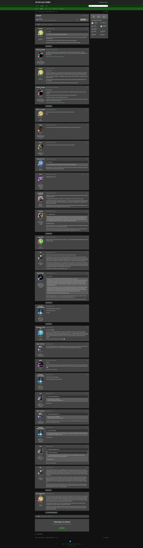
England (40, 154)
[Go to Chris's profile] (37, 19)
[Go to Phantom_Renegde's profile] (40, 54)
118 (41, 246)
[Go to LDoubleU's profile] (40, 215)
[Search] (107, 6)
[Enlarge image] (54, 203)
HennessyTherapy (41, 135)
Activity (46, 5)
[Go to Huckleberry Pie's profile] (40, 162)
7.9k (41, 262)
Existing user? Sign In (103, 2)
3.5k (41, 168)
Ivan (40, 393)
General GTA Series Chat (52, 20)
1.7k (41, 134)
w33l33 (41, 223)
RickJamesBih (41, 136)
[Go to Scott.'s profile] (40, 146)
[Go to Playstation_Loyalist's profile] (40, 332)
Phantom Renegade (41, 62)
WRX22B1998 (40, 273)
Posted (50, 28)
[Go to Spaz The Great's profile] (40, 347)
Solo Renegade (41, 61)
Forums (41, 8)
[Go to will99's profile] (40, 364)
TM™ (40, 252)
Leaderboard (61, 8)
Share (77, 19)
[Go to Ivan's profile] (40, 397)
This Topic (102, 5)
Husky (40, 125)
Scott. (40, 142)
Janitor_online (41, 405)
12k (41, 184)
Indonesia (40, 206)
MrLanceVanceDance (40, 494)
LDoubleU (40, 211)
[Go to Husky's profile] (40, 128)
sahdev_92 (41, 263)
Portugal (40, 406)
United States (40, 355)
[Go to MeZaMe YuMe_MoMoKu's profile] (40, 311)
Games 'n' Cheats (40, 109)
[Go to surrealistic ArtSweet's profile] (40, 198)
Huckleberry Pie (40, 159)
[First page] (36, 24)
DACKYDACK (41, 153)
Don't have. (41, 318)
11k (41, 353)
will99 (40, 360)
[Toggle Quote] (47, 31)
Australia (40, 120)
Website (37, 5)
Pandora (40, 28)
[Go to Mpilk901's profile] (101, 26)
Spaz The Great (40, 344)
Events (46, 8)
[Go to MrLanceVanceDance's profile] (40, 498)
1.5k (41, 220)
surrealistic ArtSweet (40, 193)
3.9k (41, 403)
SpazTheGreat (41, 354)
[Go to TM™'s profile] (40, 256)
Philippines (41, 169)
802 (41, 203)
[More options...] (87, 28)
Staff (50, 8)
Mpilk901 (104, 25)
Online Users (55, 8)
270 (41, 370)
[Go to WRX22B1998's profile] (40, 277)
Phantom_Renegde (40, 50)
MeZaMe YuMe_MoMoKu (40, 307)
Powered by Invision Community (71, 546)
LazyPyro (41, 186)
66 (41, 60)
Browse (42, 5)
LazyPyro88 (41, 185)
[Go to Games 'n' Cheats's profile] (40, 113)
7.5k (41, 38)
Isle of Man (40, 63)
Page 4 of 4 (50, 24)
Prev (39, 24)
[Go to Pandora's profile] (40, 32)
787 (41, 504)
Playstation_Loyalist (40, 328)
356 (41, 317)
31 (41, 338)
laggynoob (40, 237)
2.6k (41, 152)
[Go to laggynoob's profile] (40, 241)
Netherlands (40, 39)
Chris (41, 18)
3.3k (41, 282)
